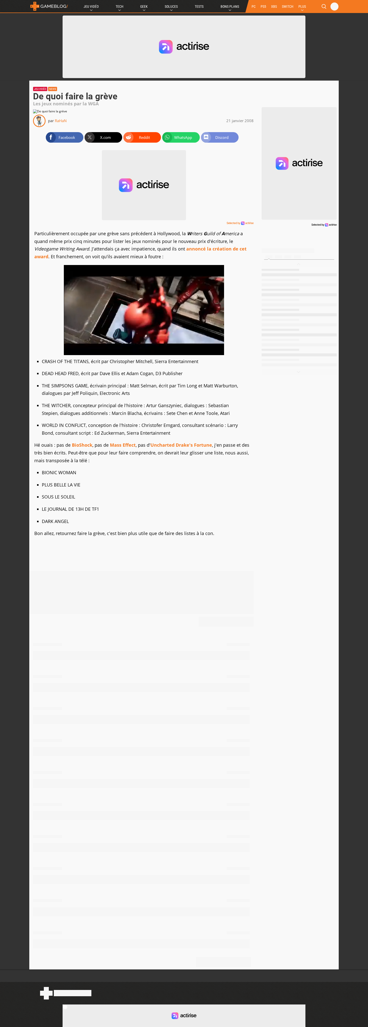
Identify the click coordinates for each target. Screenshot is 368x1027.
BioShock (82, 445)
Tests (199, 7)
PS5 (263, 7)
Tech (119, 7)
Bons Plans (230, 7)
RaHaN (61, 120)
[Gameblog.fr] (49, 6)
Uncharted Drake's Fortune (181, 445)
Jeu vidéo (40, 89)
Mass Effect (123, 445)
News (52, 89)
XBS (274, 7)
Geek (144, 7)
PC (254, 7)
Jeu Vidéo (91, 7)
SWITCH (287, 7)
